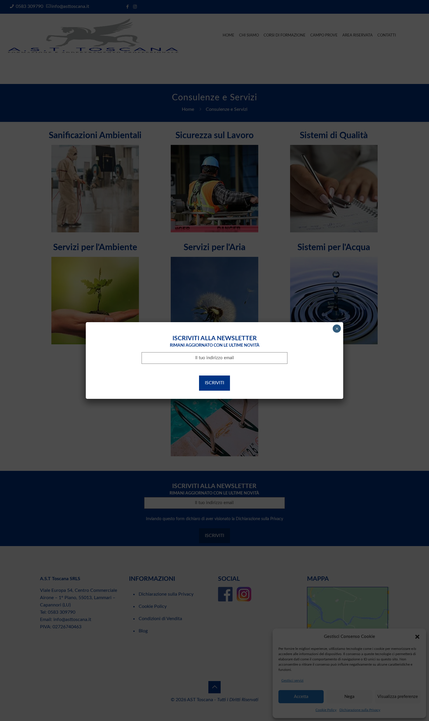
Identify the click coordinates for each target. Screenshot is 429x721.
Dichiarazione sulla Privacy (254, 369)
